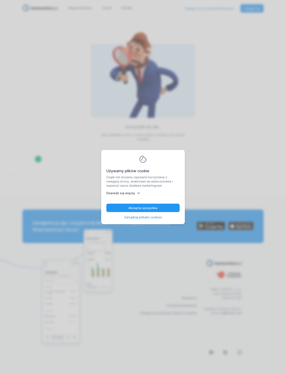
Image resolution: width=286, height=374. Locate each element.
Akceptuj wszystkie (143, 208)
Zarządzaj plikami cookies (143, 217)
